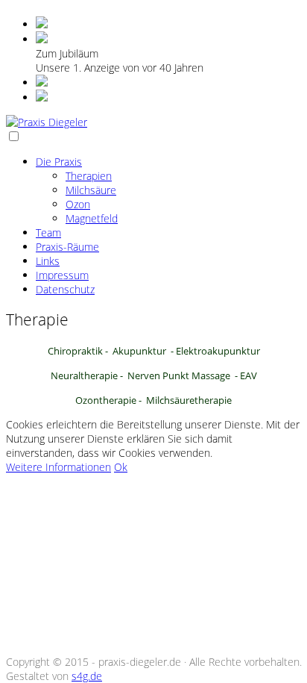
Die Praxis (59, 162)
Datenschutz (65, 289)
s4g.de (87, 676)
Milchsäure (91, 190)
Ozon (78, 204)
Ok (120, 467)
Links (48, 261)
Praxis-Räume (67, 247)
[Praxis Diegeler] (46, 122)
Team (48, 232)
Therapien (89, 176)
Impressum (62, 275)
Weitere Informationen (58, 467)
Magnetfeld (92, 218)
